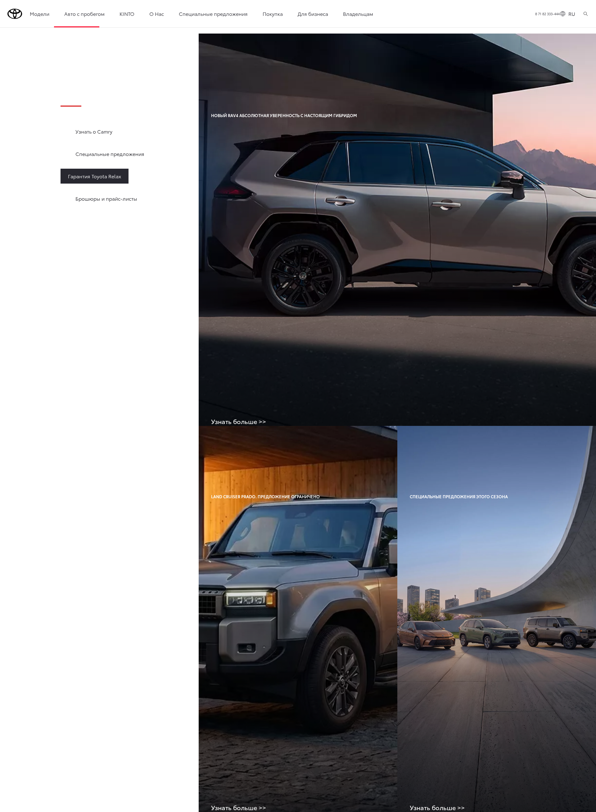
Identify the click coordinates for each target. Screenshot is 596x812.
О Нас (156, 13)
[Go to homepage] (14, 14)
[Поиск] (586, 14)
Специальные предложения (213, 13)
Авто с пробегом (84, 13)
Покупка (273, 13)
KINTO (127, 13)
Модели (39, 13)
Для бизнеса (313, 13)
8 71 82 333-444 (547, 13)
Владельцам (358, 13)
